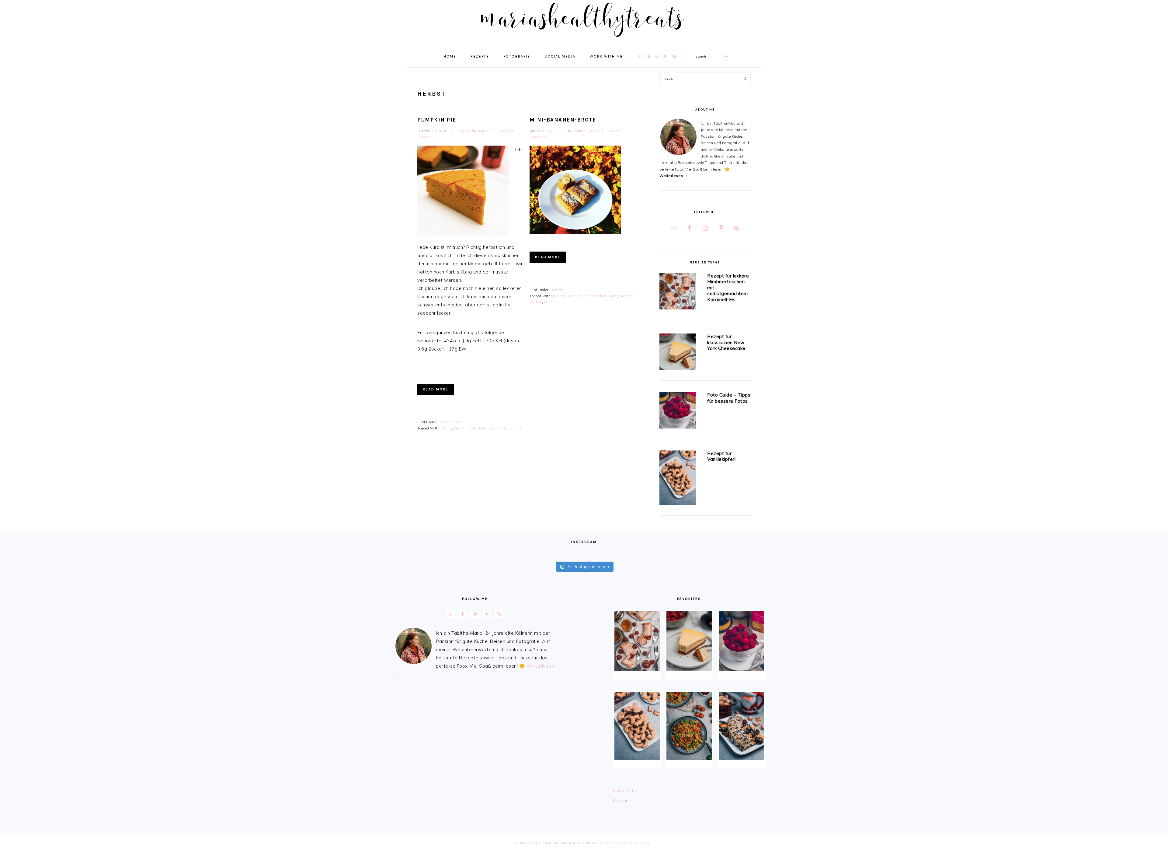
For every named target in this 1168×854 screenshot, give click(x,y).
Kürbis (493, 428)
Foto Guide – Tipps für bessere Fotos (728, 398)
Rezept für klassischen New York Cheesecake (726, 342)
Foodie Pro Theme (633, 843)
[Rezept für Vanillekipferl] (677, 478)
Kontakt (622, 800)
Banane (559, 296)
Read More (435, 389)
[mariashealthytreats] (584, 39)
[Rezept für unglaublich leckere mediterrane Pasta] (689, 726)
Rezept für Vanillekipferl (721, 456)
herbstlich (462, 428)
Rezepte (557, 290)
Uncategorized (450, 422)
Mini (548, 302)
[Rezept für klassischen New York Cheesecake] (677, 352)
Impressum (625, 790)
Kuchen (479, 428)
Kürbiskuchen (512, 428)
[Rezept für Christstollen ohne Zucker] (741, 726)
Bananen (575, 296)
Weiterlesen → (673, 175)
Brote (613, 296)
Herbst (446, 428)
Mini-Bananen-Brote (563, 120)
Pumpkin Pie (436, 120)
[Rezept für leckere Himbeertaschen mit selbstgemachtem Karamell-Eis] (677, 292)
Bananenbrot (596, 296)
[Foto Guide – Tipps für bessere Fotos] (677, 411)
